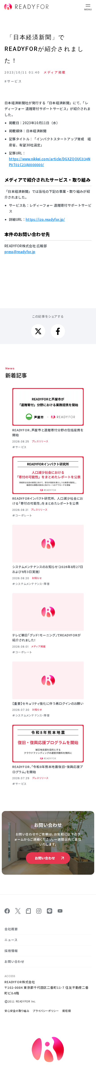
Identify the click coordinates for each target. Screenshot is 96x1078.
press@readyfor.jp (19, 251)
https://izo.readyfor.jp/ (45, 219)
